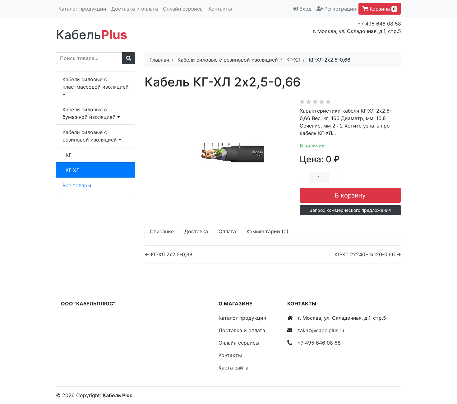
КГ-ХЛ (73, 170)
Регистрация (340, 9)
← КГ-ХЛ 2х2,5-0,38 (168, 254)
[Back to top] (443, 374)
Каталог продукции (82, 9)
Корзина (381, 9)
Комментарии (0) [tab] (268, 231)
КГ (69, 155)
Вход (305, 9)
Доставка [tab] (196, 231)
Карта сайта (233, 368)
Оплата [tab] (227, 231)
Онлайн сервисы (183, 9)
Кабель (91, 34)
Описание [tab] (162, 231)
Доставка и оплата (134, 9)
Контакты (220, 9)
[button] (350, 210)
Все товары (76, 185)
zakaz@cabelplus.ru (320, 330)
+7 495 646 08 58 (379, 24)
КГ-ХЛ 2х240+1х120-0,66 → (368, 254)
